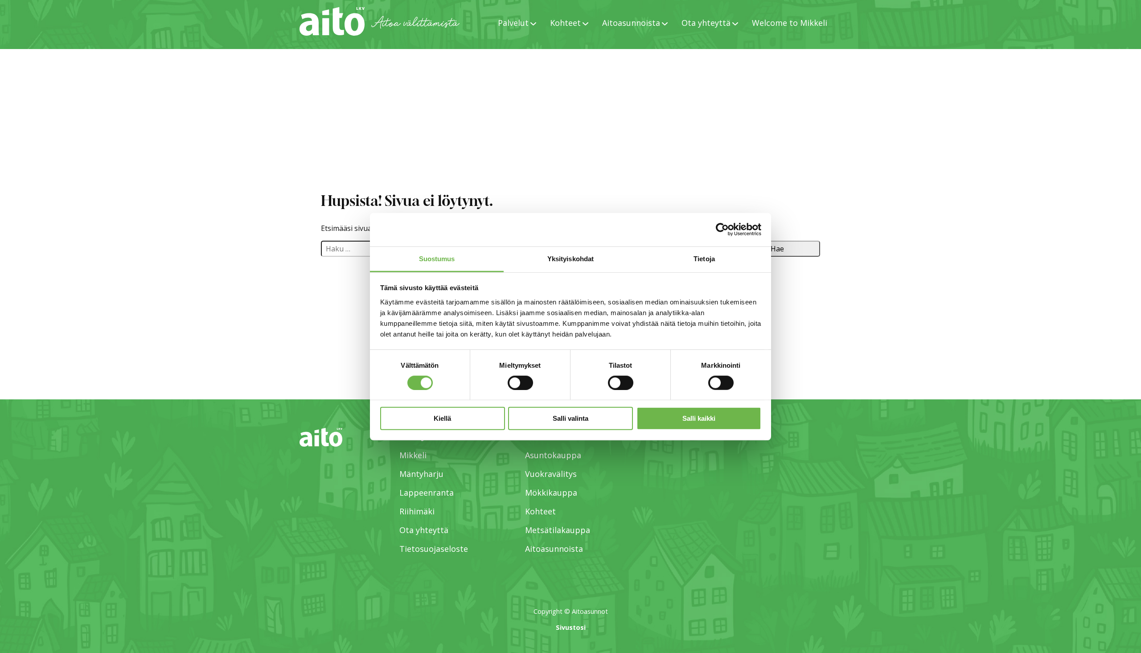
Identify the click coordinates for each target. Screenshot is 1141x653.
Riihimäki (417, 511)
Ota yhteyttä (423, 530)
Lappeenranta (426, 493)
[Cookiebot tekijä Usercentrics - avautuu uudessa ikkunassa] (722, 229)
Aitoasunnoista (554, 549)
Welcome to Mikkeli (789, 22)
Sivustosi (571, 627)
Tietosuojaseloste (433, 549)
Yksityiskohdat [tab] (570, 258)
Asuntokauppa (553, 455)
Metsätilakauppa (557, 530)
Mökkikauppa (551, 493)
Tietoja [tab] (704, 258)
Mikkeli (413, 455)
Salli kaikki (698, 418)
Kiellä (442, 418)
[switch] (520, 383)
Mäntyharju (421, 474)
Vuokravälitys (551, 474)
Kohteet (540, 511)
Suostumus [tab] (437, 258)
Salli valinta (570, 418)
